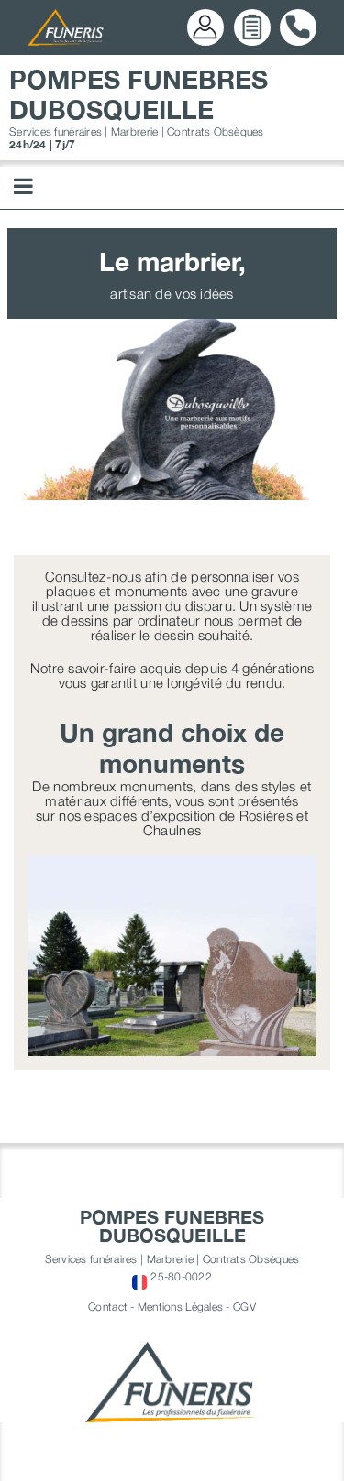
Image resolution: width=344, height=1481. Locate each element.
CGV (244, 1306)
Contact (108, 1306)
